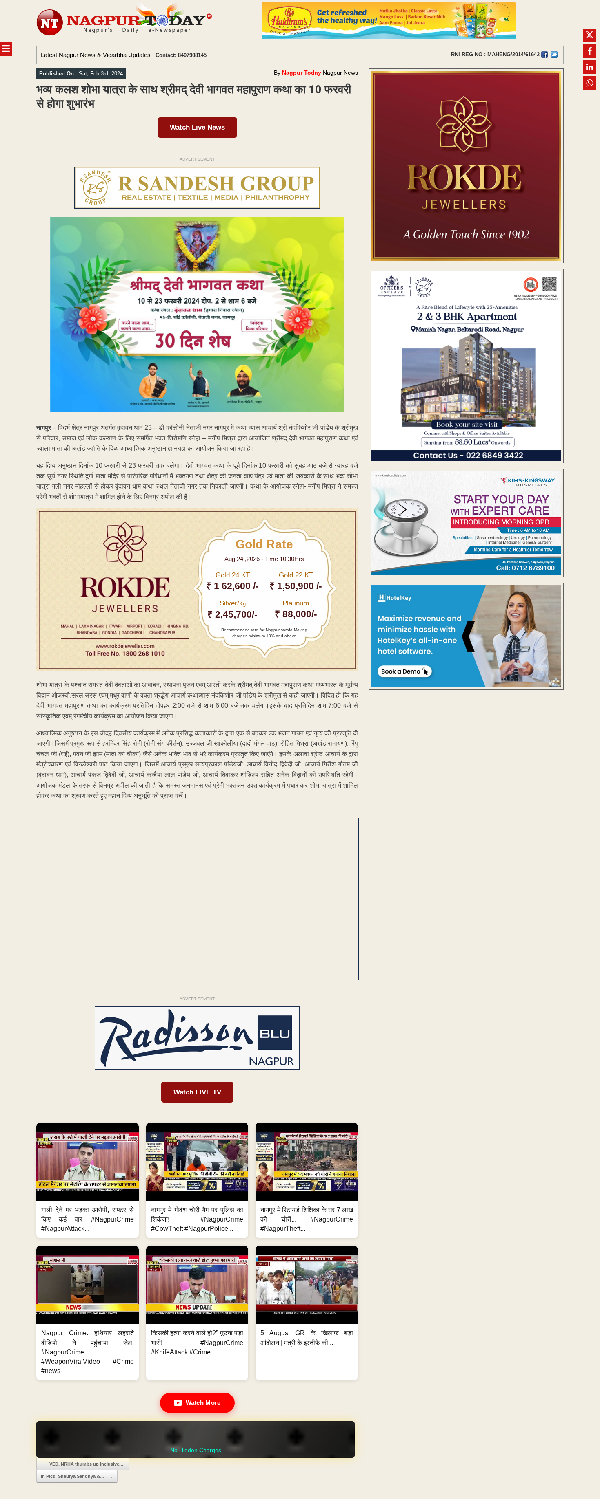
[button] (87, 1181)
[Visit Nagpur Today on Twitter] (554, 54)
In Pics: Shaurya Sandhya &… (77, 1476)
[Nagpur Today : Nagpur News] (125, 23)
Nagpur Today (301, 72)
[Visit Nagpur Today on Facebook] (544, 54)
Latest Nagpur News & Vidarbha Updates (96, 54)
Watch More (203, 1402)
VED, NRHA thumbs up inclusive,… (83, 1464)
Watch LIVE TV (197, 1092)
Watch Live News (197, 127)
